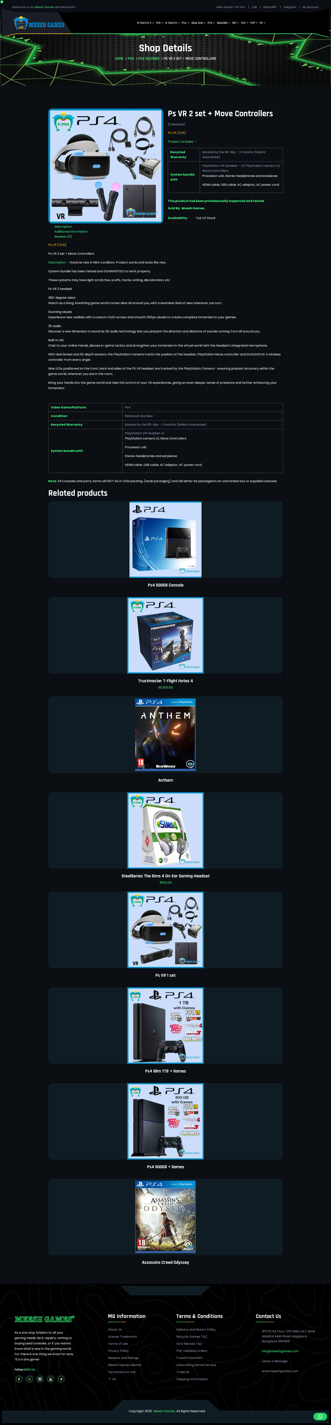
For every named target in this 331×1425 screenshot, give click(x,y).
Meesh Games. (164, 1411)
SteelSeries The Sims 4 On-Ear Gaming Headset (166, 876)
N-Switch (171, 23)
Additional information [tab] (71, 231)
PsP (252, 23)
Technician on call (121, 1372)
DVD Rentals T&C (189, 1343)
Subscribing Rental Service (196, 1365)
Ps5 (158, 23)
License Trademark (122, 1336)
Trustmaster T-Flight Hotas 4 (165, 681)
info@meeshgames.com (280, 1351)
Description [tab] (63, 226)
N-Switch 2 (144, 23)
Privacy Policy (118, 1350)
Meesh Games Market (124, 1365)
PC (261, 23)
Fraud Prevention (189, 1358)
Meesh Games (45, 7)
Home (119, 58)
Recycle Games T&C (191, 1336)
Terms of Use (118, 1343)
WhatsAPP (270, 7)
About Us (115, 1329)
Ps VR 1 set (165, 975)
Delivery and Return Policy (196, 1329)
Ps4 (184, 23)
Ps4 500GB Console (166, 585)
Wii (234, 23)
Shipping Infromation (192, 1379)
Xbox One (197, 23)
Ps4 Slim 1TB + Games (165, 1071)
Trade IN (182, 1372)
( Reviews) (176, 124)
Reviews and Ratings (123, 1358)
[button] (320, 1416)
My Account (311, 7)
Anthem (165, 780)
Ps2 (243, 23)
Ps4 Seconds (148, 58)
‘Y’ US (112, 1379)
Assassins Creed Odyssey (165, 1262)
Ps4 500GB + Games (165, 1167)
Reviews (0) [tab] (63, 236)
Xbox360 (222, 23)
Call (254, 7)
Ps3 (210, 23)
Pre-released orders (191, 1350)
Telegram (289, 7)
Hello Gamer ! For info (230, 7)
